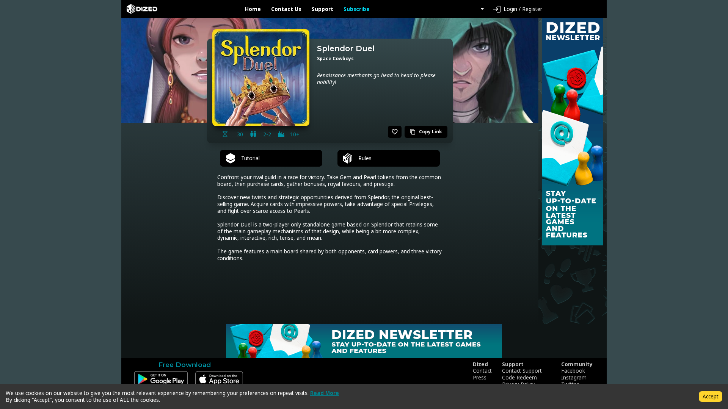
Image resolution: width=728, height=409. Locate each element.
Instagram (574, 377)
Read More (324, 393)
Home (253, 9)
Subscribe (357, 9)
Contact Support (522, 370)
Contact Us (286, 9)
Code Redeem (519, 377)
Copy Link (426, 131)
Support (322, 9)
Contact (482, 370)
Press (479, 377)
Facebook (573, 370)
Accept (711, 396)
